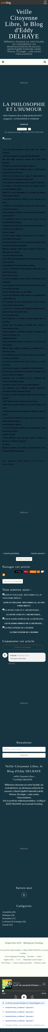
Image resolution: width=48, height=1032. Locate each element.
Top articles (30, 956)
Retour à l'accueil (24, 559)
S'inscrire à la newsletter (13, 581)
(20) (9, 912)
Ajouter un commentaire (23, 647)
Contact (39, 956)
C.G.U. (19, 960)
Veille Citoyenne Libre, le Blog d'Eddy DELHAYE (24, 24)
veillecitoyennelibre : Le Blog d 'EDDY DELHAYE (25, 950)
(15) (7, 925)
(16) (14, 921)
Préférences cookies (40, 963)
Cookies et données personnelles (22, 963)
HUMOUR (24, 124)
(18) (8, 915)
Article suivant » (38, 553)
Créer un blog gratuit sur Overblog (15, 956)
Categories (7, 119)
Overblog (39, 943)
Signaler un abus (9, 960)
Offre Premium (5, 963)
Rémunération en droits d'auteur (33, 960)
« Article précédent (10, 553)
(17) (8, 918)
